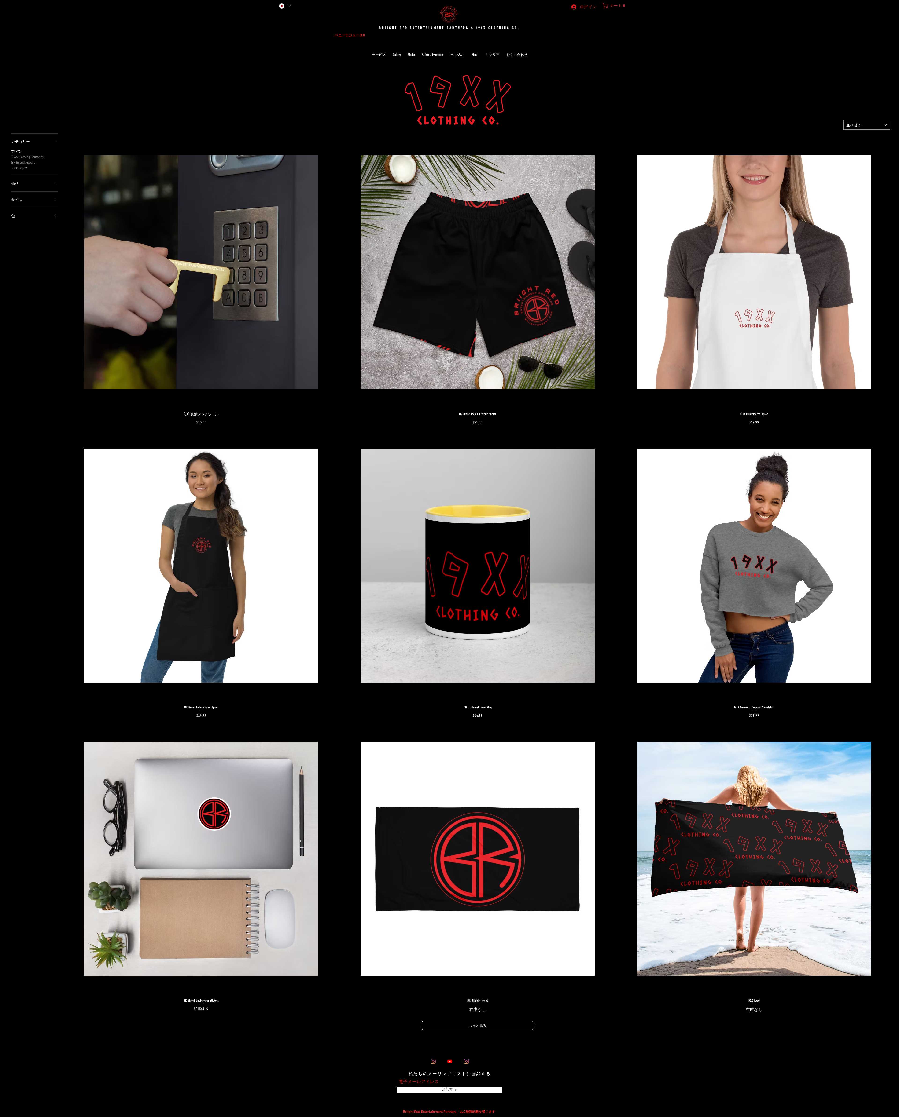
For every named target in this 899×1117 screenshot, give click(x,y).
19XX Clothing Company (27, 157)
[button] (612, 5)
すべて (16, 151)
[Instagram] (433, 1061)
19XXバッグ (19, 168)
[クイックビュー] (201, 272)
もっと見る (477, 1025)
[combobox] (866, 125)
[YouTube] (449, 1061)
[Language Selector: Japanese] (284, 5)
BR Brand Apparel (23, 162)
